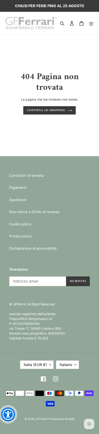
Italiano (66, 364)
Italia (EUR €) (35, 364)
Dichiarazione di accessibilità (32, 248)
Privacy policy (20, 236)
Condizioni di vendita (26, 175)
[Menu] (91, 23)
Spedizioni (17, 200)
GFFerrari (42, 419)
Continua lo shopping (46, 110)
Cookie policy (20, 224)
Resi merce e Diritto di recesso (34, 212)
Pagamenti (17, 187)
